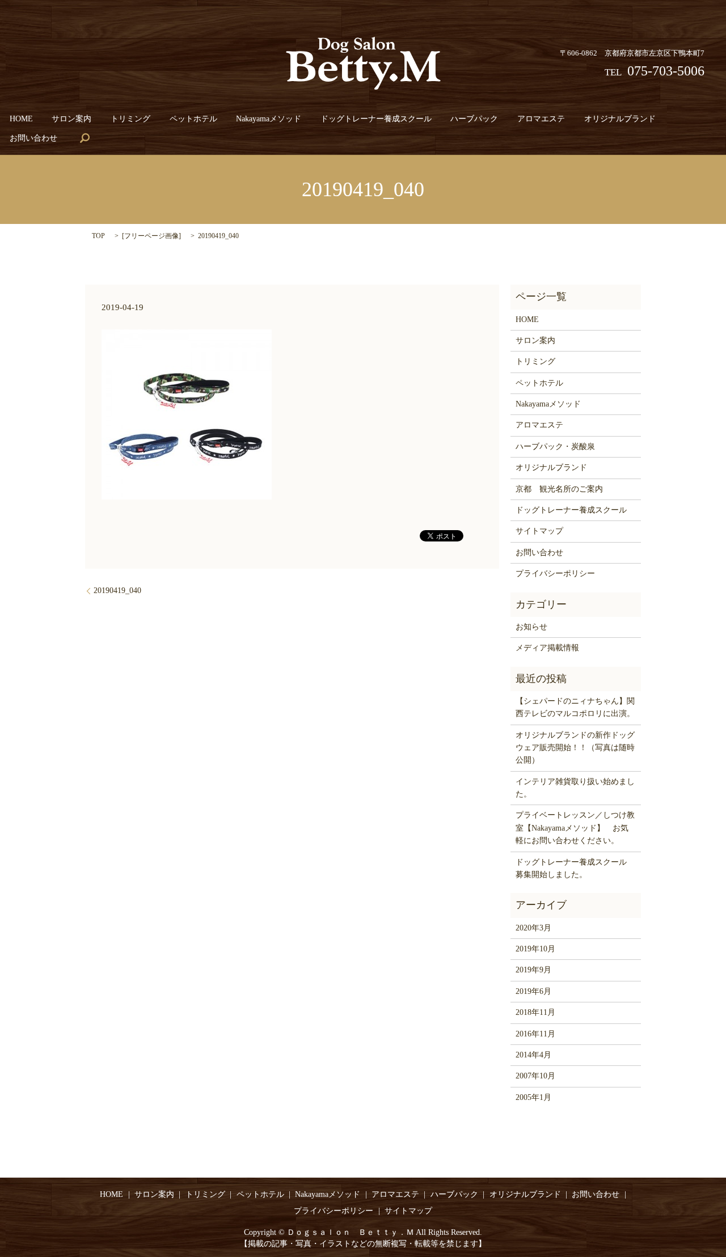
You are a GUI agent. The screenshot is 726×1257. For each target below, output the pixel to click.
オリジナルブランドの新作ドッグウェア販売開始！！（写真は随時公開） (575, 748)
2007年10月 (535, 1076)
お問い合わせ (33, 138)
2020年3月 (533, 928)
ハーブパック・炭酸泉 (555, 446)
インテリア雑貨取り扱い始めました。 (575, 787)
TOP (98, 236)
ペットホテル (193, 119)
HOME (21, 119)
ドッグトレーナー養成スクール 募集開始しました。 (575, 868)
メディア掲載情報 (547, 648)
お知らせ (531, 627)
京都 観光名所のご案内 (559, 489)
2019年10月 (535, 949)
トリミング (130, 119)
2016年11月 (535, 1034)
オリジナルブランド (620, 119)
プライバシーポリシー (555, 573)
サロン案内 (71, 119)
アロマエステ (541, 119)
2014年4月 (533, 1055)
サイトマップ (539, 531)
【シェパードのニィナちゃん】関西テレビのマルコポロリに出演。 (575, 707)
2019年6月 (533, 991)
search (84, 138)
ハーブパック (474, 119)
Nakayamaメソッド (268, 119)
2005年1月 (533, 1097)
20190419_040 (117, 590)
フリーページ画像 (151, 236)
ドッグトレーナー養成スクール (376, 119)
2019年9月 (533, 970)
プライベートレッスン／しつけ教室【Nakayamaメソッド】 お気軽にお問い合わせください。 (575, 828)
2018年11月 (535, 1012)
